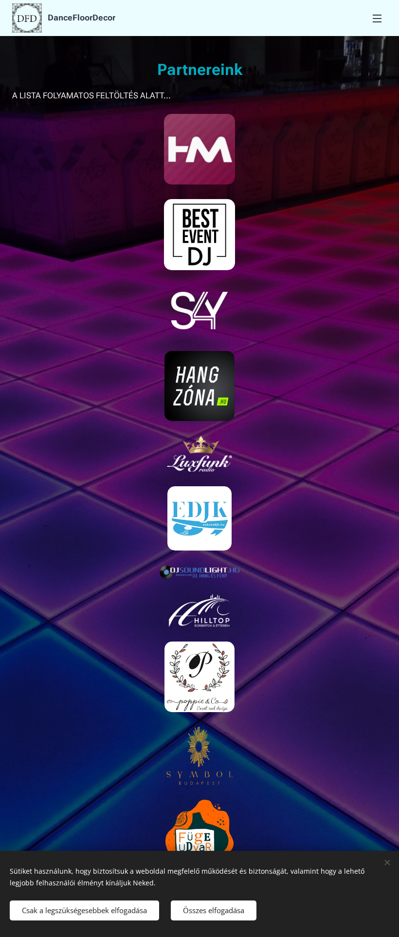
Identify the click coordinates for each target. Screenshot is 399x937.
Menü (377, 18)
